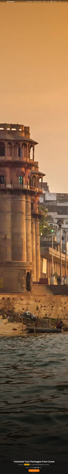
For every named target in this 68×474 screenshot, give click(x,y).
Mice (48, 1)
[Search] (52, 2)
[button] (5, 238)
